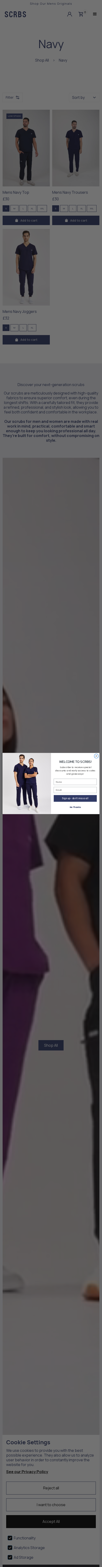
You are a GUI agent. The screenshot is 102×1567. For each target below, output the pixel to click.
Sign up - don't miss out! (75, 798)
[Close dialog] (96, 756)
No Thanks (75, 807)
